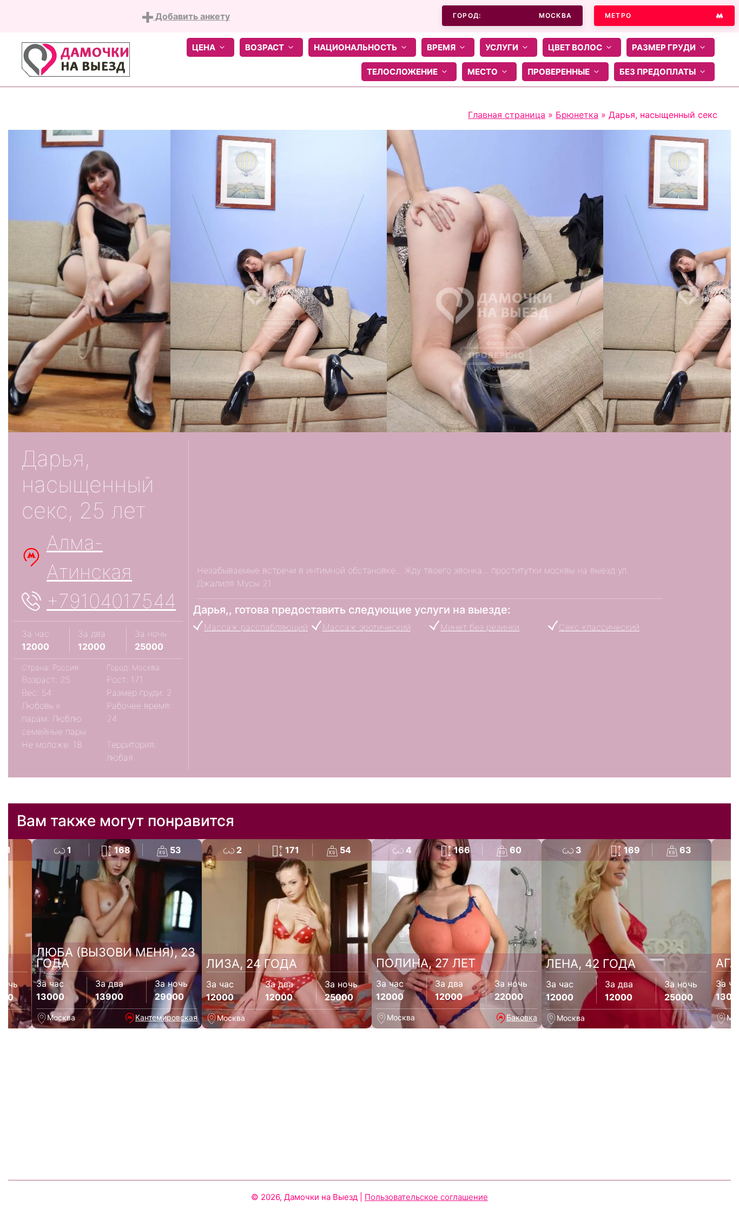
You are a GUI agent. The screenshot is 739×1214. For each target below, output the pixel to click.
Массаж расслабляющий (256, 627)
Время (441, 47)
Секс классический (599, 627)
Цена (203, 47)
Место (482, 72)
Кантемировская (166, 1017)
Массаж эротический (366, 627)
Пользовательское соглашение (426, 1197)
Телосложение (402, 72)
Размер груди (664, 47)
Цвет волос (575, 47)
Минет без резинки (479, 627)
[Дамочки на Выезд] (76, 58)
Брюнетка (577, 114)
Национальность (355, 47)
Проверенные (558, 72)
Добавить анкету (191, 16)
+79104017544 (111, 601)
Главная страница (506, 114)
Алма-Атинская (89, 557)
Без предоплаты (657, 72)
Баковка (521, 1017)
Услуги (501, 47)
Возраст (264, 47)
